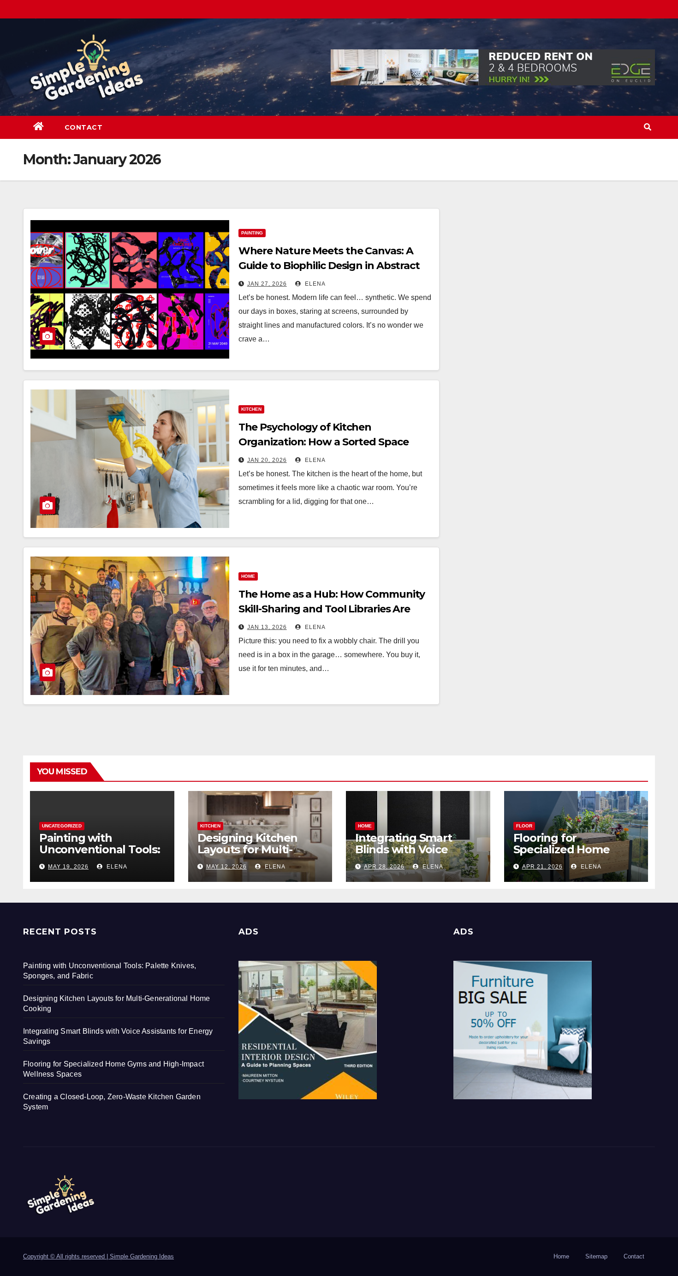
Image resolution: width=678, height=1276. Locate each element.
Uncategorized (62, 825)
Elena (314, 284)
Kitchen (251, 409)
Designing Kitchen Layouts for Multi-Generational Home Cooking (250, 855)
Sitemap (596, 1256)
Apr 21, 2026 (542, 866)
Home (248, 576)
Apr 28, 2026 (384, 866)
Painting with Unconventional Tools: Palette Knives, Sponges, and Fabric (99, 855)
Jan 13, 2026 (267, 627)
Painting (252, 232)
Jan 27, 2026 (267, 284)
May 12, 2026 (226, 866)
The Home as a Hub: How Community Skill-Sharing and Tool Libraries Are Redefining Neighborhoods (331, 609)
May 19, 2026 (68, 866)
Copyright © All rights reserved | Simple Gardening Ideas (98, 1256)
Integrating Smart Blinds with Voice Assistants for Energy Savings (412, 855)
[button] (647, 127)
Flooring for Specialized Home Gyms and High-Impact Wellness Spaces (575, 855)
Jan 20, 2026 (267, 460)
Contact (84, 127)
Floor (524, 825)
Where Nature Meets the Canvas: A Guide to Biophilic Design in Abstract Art (329, 266)
